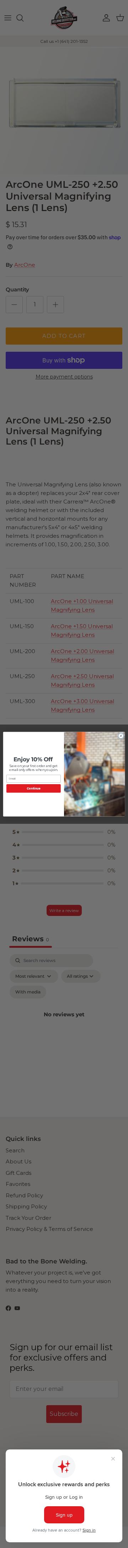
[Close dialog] (120, 735)
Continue (33, 788)
